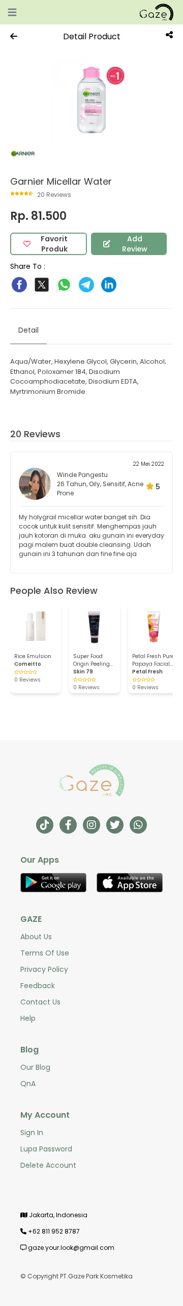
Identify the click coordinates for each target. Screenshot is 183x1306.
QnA (28, 1083)
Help (28, 1018)
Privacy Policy (44, 969)
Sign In (31, 1132)
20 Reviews (35, 434)
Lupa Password (46, 1149)
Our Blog (35, 1067)
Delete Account (48, 1165)
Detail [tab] (28, 330)
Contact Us (40, 1002)
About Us (36, 937)
